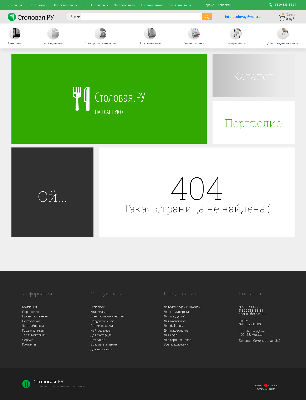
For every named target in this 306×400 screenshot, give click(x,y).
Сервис (209, 5)
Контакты (224, 5)
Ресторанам (31, 321)
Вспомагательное (104, 344)
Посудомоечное (102, 321)
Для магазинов (101, 349)
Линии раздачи (102, 325)
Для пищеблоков (176, 330)
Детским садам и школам (182, 307)
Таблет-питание (180, 5)
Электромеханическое (107, 316)
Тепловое (98, 307)
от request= (274, 385)
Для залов (98, 340)
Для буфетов (173, 325)
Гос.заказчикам (152, 5)
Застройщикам (124, 5)
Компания (15, 5)
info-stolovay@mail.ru (237, 17)
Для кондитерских (177, 312)
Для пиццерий (174, 316)
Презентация (99, 5)
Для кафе (170, 335)
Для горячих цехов (178, 340)
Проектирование (66, 5)
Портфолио (38, 5)
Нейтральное (101, 330)
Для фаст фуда (101, 335)
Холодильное (100, 312)
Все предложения (177, 344)
